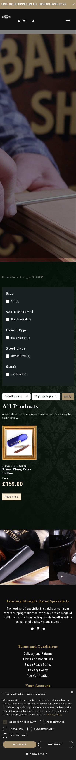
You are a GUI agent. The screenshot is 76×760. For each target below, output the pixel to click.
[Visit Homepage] (6, 17)
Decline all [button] (55, 744)
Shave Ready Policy (38, 664)
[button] (38, 754)
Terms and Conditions (38, 659)
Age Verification (38, 675)
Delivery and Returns (37, 654)
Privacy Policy (38, 670)
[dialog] (38, 724)
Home (5, 277)
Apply (67, 396)
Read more (12, 496)
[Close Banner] (74, 4)
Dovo (5, 478)
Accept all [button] (19, 744)
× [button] (71, 692)
